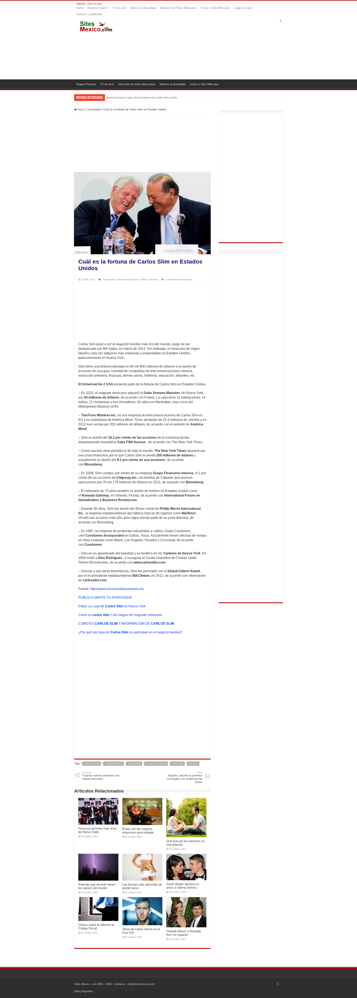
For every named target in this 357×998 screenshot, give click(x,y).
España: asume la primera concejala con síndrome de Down (184, 777)
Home (79, 8)
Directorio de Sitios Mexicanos (178, 8)
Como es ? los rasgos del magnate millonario (120, 615)
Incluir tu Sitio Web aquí (215, 8)
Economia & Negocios (128, 279)
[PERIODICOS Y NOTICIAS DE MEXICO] (97, 26)
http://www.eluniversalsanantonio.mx (117, 589)
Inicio (80, 109)
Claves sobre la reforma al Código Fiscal (96, 926)
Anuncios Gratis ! (97, 8)
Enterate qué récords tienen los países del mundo (96, 886)
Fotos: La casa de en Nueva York (112, 606)
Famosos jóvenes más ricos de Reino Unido (97, 830)
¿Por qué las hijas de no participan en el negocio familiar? (130, 632)
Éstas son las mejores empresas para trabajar (138, 830)
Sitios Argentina (83, 991)
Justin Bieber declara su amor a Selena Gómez (182, 885)
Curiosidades (93, 109)
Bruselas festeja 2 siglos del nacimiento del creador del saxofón (142, 97)
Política (143, 279)
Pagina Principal (86, 84)
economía (134, 763)
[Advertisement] (204, 46)
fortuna (177, 763)
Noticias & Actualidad (143, 8)
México (193, 763)
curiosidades (113, 763)
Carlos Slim (91, 763)
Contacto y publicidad (89, 14)
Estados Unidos (156, 763)
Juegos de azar (243, 8)
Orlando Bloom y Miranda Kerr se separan (183, 932)
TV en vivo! (119, 8)
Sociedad (153, 279)
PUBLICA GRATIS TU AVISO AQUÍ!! (105, 597)
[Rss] (280, 20)
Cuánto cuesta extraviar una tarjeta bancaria (100, 775)
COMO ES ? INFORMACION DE (126, 623)
